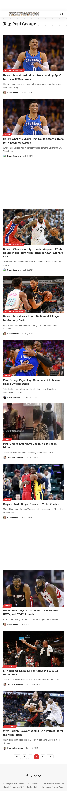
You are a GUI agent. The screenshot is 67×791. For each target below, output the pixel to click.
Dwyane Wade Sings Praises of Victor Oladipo (31, 504)
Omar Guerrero (14, 156)
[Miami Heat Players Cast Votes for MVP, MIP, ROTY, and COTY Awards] (33, 588)
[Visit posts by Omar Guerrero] (4, 156)
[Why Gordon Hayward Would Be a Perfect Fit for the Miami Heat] (33, 709)
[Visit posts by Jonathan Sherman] (4, 457)
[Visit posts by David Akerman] (4, 397)
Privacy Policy (58, 787)
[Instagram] (39, 776)
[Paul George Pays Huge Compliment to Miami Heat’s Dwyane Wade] (33, 358)
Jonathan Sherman (15, 457)
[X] (31, 776)
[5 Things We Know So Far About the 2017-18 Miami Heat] (33, 649)
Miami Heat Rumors (14, 71)
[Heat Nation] (24, 14)
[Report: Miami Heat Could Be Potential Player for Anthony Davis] (33, 294)
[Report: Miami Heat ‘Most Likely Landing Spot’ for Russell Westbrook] (33, 53)
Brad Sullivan (13, 92)
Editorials (10, 666)
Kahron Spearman (15, 748)
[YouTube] (35, 776)
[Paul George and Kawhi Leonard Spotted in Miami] (33, 421)
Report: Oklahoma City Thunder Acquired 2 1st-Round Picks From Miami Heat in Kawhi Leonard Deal (33, 253)
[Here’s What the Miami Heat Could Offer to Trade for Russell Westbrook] (33, 117)
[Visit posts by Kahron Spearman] (4, 748)
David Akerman (14, 397)
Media (7, 134)
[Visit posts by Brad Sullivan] (4, 92)
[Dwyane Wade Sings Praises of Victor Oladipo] (33, 482)
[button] (5, 14)
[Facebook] (27, 776)
